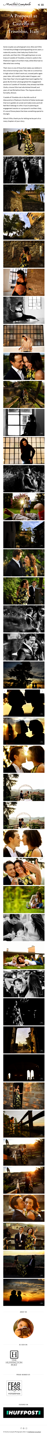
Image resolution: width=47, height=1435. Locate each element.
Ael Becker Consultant (34, 1432)
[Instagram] (26, 1428)
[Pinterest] (23, 1428)
